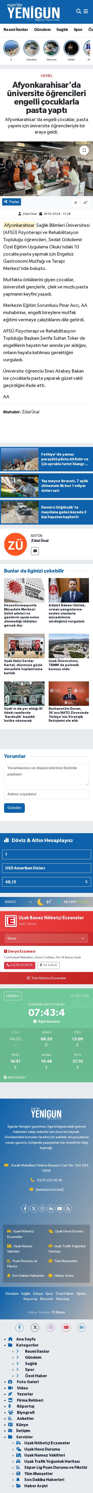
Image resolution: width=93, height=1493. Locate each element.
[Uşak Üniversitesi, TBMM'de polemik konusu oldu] (69, 646)
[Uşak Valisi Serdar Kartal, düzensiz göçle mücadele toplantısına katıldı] (24, 646)
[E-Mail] (35, 551)
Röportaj (30, 1299)
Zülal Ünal (29, 214)
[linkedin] (82, 1327)
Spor (78, 30)
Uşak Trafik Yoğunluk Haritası (67, 1248)
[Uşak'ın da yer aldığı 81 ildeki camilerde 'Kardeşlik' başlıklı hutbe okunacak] (24, 693)
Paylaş (14, 202)
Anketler (25, 1419)
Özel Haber (65, 1293)
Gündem (42, 30)
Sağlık (62, 30)
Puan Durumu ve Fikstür (22, 1263)
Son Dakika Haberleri (28, 1275)
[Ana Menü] (85, 12)
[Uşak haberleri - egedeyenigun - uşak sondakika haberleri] (34, 12)
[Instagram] (42, 1208)
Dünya (38, 1293)
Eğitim (81, 1293)
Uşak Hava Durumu (69, 1231)
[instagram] (50, 1327)
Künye (22, 1425)
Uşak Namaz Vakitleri (20, 1248)
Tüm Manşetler (66, 1261)
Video (22, 1388)
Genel (46, 76)
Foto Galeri (27, 1382)
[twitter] (35, 1327)
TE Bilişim (58, 1312)
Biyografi (25, 1413)
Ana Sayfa (26, 1339)
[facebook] (19, 1327)
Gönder (14, 808)
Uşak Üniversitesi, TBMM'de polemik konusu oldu (64, 665)
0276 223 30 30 (49, 1180)
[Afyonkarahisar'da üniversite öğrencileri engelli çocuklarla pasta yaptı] (46, 168)
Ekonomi (46, 1299)
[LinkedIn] (51, 1208)
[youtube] (66, 1327)
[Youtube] (59, 1208)
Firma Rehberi (29, 1400)
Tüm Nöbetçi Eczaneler (48, 978)
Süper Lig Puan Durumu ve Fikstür (56, 1467)
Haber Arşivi (64, 1275)
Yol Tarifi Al (50, 965)
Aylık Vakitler (16, 1077)
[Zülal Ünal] (15, 544)
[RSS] (68, 1208)
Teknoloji (62, 1299)
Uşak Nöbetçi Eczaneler (20, 1234)
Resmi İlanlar (16, 30)
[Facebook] (25, 1208)
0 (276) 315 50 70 (21, 965)
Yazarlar (24, 1394)
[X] (34, 1208)
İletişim (23, 1431)
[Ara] (78, 12)
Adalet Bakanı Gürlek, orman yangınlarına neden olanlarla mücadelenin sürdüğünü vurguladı (67, 613)
